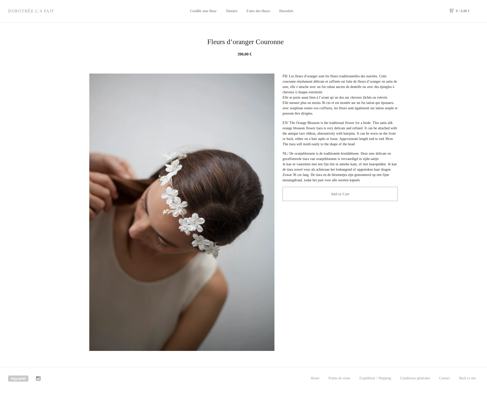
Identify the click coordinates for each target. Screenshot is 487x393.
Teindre (231, 11)
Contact (444, 378)
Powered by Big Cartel (18, 379)
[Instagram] (38, 379)
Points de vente (339, 378)
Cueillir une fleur (203, 11)
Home (315, 378)
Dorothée (286, 11)
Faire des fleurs (258, 11)
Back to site (467, 378)
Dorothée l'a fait (31, 11)
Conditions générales (415, 378)
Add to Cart (340, 194)
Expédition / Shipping (375, 378)
